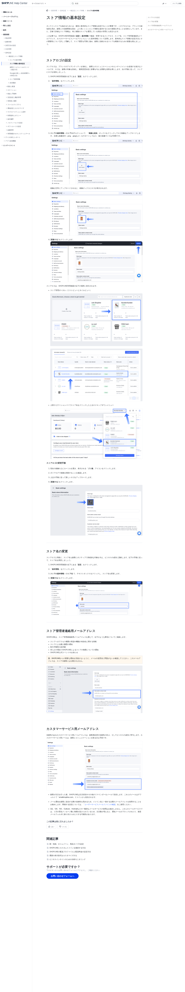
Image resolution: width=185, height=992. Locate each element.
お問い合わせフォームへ (62, 876)
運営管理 (54, 10)
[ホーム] (15, 3)
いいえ (64, 826)
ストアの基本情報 (93, 10)
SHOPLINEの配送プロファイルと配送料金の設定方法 (70, 852)
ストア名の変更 (153, 21)
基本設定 (63, 10)
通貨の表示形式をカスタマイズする (63, 855)
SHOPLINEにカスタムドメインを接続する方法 (67, 848)
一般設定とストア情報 (76, 10)
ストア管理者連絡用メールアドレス (160, 25)
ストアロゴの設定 (154, 17)
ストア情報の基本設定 (17, 63)
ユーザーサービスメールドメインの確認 (100, 804)
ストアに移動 (176, 3)
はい (52, 826)
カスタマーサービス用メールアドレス (160, 29)
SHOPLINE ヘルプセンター (47, 11)
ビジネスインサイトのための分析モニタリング (67, 859)
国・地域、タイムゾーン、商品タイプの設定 (66, 844)
